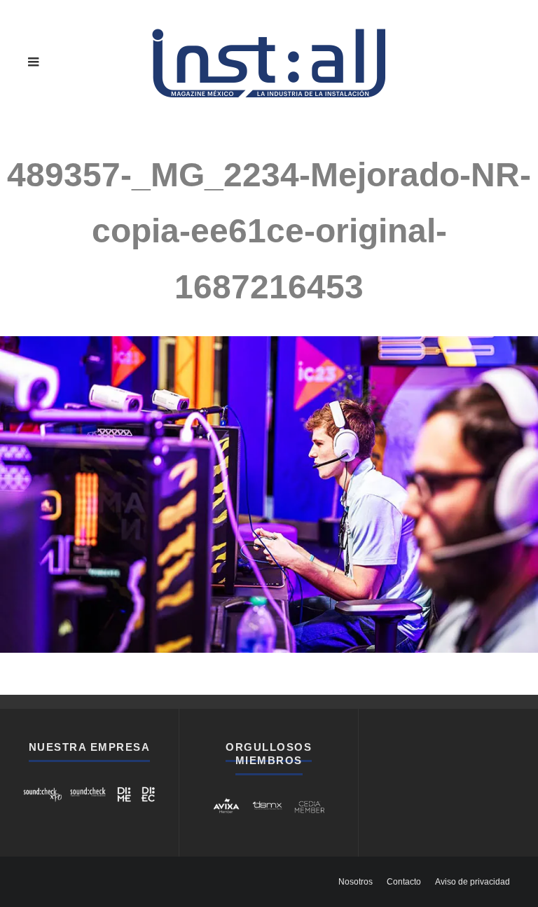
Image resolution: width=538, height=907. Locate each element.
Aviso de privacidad (472, 882)
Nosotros (355, 882)
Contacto (404, 882)
